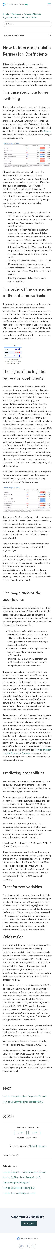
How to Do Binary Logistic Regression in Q (23, 1102)
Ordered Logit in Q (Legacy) (16, 1183)
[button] (49, 4)
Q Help (6, 14)
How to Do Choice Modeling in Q (19, 1188)
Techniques (16, 14)
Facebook (4, 1116)
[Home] (15, 6)
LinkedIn (12, 1116)
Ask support (28, 1223)
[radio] (21, 1133)
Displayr (47, 131)
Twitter (8, 1116)
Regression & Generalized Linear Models (20, 18)
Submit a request (38, 1146)
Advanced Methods (32, 14)
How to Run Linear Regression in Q (19, 1193)
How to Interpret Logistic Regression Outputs (25, 1096)
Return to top (9, 1155)
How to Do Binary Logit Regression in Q (21, 1177)
